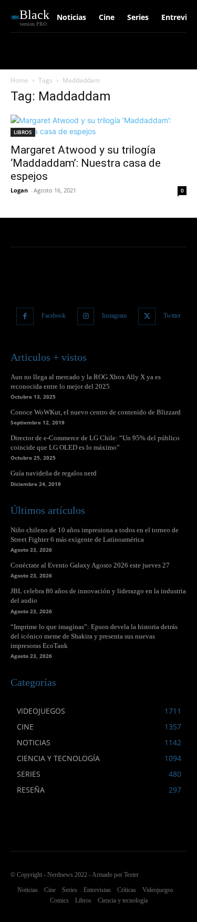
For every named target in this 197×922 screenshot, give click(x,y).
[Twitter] (146, 316)
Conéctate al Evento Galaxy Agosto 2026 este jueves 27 (90, 565)
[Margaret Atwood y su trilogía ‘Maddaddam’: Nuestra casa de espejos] (98, 126)
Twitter (172, 315)
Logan (19, 190)
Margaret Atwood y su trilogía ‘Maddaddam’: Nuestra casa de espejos (86, 163)
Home (19, 80)
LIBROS (23, 132)
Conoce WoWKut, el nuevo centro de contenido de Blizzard (96, 412)
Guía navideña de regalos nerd (54, 473)
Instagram (114, 315)
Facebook (54, 315)
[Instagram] (86, 316)
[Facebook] (25, 316)
